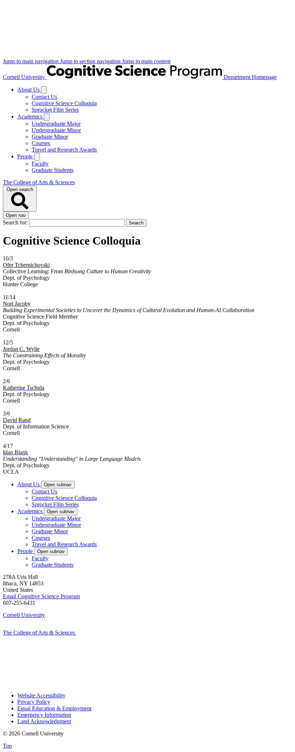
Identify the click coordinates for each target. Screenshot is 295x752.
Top (7, 746)
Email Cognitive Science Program (41, 596)
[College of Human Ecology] (93, 683)
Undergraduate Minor (56, 130)
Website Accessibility (41, 695)
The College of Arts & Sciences (39, 182)
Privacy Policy (33, 702)
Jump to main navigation (31, 61)
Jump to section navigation (91, 61)
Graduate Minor (50, 137)
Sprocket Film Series (55, 110)
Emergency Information (44, 715)
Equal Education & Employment (54, 708)
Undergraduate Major (56, 124)
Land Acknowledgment (44, 721)
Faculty (40, 164)
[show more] (44, 90)
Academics (30, 116)
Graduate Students (52, 170)
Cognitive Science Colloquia (64, 103)
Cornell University (24, 77)
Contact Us (44, 97)
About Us (29, 90)
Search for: (16, 222)
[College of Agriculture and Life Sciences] (112, 633)
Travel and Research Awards (64, 150)
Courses (41, 143)
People (25, 156)
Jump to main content (146, 61)
